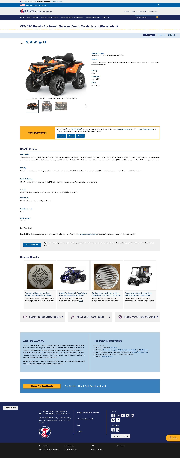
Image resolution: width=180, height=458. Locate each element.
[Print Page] (40, 42)
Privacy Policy (69, 446)
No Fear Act (120, 446)
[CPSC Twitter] (128, 416)
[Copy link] (44, 42)
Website (61, 136)
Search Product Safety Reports (45, 317)
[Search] (157, 17)
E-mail (71, 136)
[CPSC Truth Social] (118, 420)
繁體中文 (172, 35)
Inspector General (97, 449)
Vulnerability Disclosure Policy (49, 449)
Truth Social (144, 350)
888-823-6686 (76, 129)
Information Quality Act (85, 419)
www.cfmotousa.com (146, 129)
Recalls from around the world (139, 317)
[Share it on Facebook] (27, 42)
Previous (22, 106)
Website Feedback (120, 436)
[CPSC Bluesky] (113, 420)
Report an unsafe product (173, 438)
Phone (80, 136)
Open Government (71, 449)
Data (78, 425)
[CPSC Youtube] (123, 416)
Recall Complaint (32, 245)
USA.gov (80, 431)
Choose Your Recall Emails (42, 386)
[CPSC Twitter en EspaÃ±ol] (118, 430)
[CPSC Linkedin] (132, 416)
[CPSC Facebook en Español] (113, 430)
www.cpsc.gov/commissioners (88, 234)
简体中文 (161, 35)
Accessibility (43, 446)
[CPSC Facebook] (113, 416)
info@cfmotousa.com (124, 129)
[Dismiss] (158, 5)
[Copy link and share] (35, 42)
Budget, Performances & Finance (88, 413)
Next (86, 106)
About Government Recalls (90, 317)
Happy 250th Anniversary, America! (36, 5)
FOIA (92, 446)
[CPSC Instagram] (118, 416)
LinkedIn (134, 350)
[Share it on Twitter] (31, 42)
